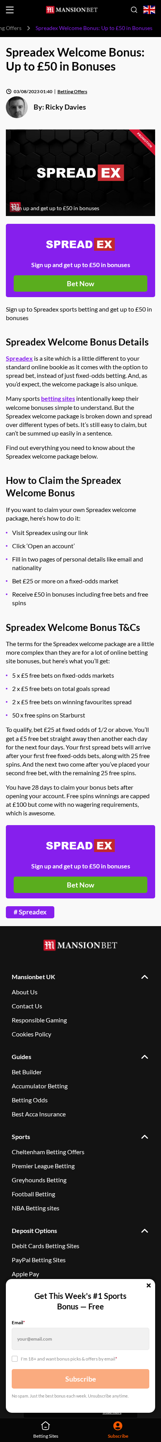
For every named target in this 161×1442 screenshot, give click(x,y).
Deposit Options (34, 1230)
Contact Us (27, 1006)
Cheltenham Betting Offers (48, 1151)
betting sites (58, 398)
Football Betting (33, 1194)
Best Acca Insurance (39, 1114)
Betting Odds (30, 1100)
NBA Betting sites (35, 1208)
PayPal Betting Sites (39, 1259)
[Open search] (134, 10)
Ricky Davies (65, 107)
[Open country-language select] (149, 9)
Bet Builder (27, 1071)
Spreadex (19, 358)
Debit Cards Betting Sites (45, 1245)
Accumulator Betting (40, 1085)
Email (18, 1322)
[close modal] (149, 1286)
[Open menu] (10, 10)
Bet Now (80, 283)
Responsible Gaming (39, 1020)
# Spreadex (30, 912)
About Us (25, 992)
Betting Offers (72, 91)
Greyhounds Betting (39, 1179)
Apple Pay (25, 1273)
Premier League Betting (43, 1165)
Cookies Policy (31, 1034)
